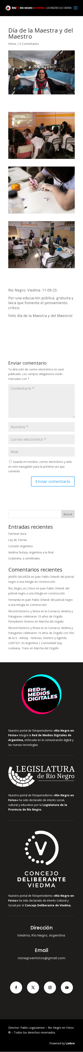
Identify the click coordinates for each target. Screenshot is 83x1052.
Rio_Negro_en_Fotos (21, 588)
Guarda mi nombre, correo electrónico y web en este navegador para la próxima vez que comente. (40, 466)
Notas (12, 44)
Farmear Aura (17, 534)
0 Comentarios (29, 44)
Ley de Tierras (17, 540)
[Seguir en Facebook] (16, 987)
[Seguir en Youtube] (67, 987)
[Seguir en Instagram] (50, 987)
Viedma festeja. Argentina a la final (30, 552)
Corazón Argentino (20, 546)
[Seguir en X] (33, 987)
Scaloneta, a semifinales (24, 558)
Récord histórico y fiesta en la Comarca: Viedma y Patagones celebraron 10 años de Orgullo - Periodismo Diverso (40, 616)
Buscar (68, 514)
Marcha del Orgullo (51, 621)
